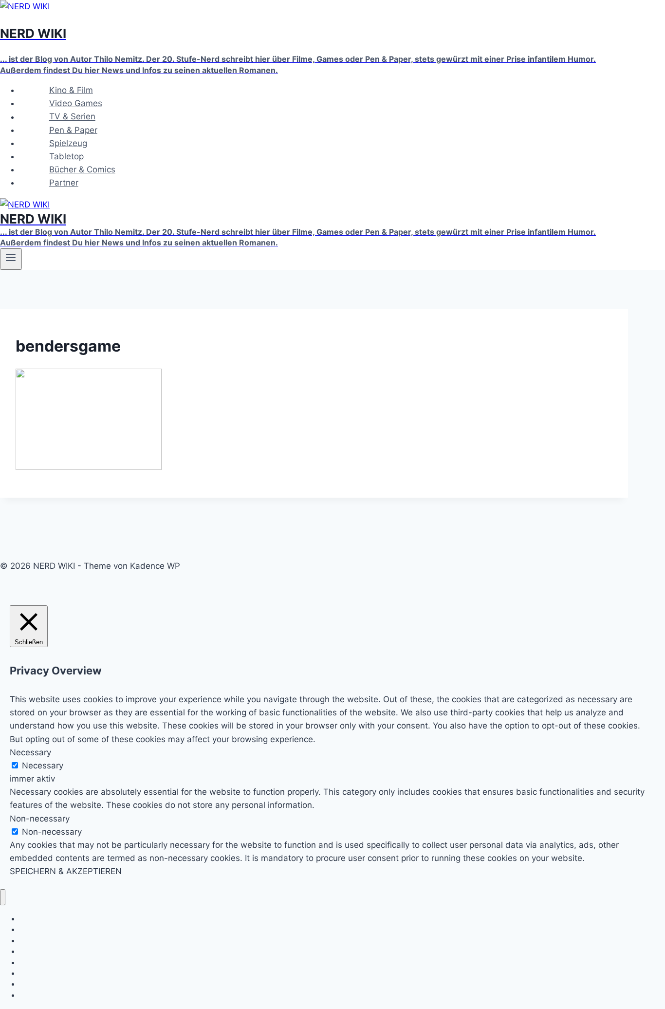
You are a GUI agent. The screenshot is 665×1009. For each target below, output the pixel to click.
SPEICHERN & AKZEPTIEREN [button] (66, 871)
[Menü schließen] (2, 897)
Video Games (75, 103)
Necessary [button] (30, 752)
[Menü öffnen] (11, 259)
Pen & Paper (73, 130)
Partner (63, 182)
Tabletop (66, 156)
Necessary (42, 765)
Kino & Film (71, 90)
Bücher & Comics (82, 169)
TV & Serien (72, 117)
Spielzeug (68, 143)
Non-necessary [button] (40, 818)
